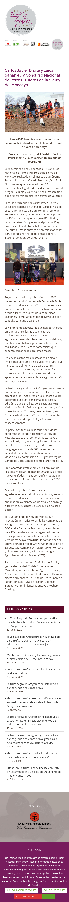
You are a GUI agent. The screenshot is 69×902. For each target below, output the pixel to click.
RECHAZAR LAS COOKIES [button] (28, 896)
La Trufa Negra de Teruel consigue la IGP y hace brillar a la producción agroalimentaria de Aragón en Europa (33, 622)
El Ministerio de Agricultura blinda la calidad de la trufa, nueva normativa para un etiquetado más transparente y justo (33, 640)
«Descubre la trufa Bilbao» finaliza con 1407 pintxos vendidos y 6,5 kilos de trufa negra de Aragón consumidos (34, 771)
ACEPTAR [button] (48, 896)
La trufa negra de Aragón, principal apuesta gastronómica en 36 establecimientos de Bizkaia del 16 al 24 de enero (33, 720)
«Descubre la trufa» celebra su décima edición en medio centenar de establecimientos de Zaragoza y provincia (34, 702)
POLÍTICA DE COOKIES (54, 890)
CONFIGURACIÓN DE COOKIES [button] (21, 890)
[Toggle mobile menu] (62, 5)
